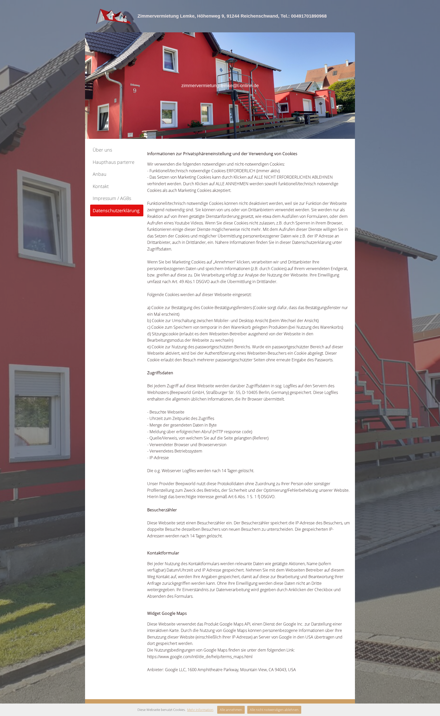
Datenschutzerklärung (116, 210)
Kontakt (101, 186)
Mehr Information (200, 709)
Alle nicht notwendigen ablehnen (274, 709)
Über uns (102, 150)
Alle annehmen (231, 709)
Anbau (99, 174)
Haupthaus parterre (113, 162)
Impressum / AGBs (112, 198)
